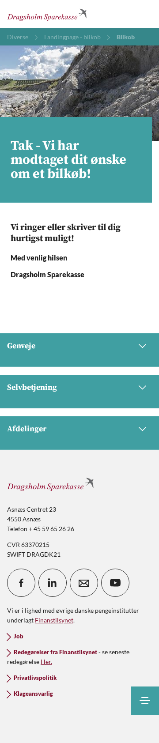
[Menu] (145, 700)
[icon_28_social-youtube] (115, 583)
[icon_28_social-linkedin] (52, 583)
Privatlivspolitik (35, 678)
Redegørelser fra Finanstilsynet (55, 652)
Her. (46, 661)
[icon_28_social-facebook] (21, 583)
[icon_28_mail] (84, 583)
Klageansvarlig (33, 693)
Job (18, 636)
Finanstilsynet (54, 620)
